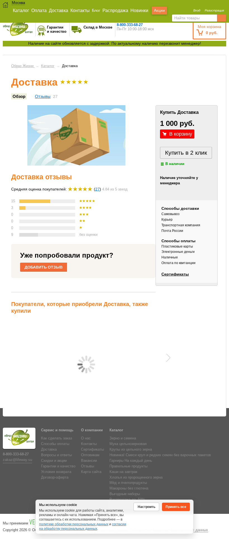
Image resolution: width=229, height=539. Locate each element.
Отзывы (43, 96)
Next (168, 357)
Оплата (39, 10)
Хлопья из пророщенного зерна (136, 477)
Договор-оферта (54, 477)
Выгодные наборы (124, 494)
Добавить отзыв (44, 267)
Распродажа (115, 10)
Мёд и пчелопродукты (128, 483)
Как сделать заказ (56, 438)
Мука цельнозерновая (128, 444)
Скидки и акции (54, 461)
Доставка (58, 10)
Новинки (139, 10)
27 (97, 189)
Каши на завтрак (123, 472)
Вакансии (89, 461)
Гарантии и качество (58, 466)
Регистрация (214, 10)
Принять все (176, 507)
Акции (159, 10)
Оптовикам (90, 455)
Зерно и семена (122, 438)
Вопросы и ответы (56, 455)
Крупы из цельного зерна (130, 449)
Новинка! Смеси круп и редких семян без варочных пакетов (160, 455)
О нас (86, 438)
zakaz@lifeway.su (17, 460)
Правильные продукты (128, 466)
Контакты (80, 10)
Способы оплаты (55, 444)
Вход (196, 10)
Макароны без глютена (128, 488)
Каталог (21, 10)
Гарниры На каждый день (130, 461)
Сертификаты (175, 274)
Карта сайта (91, 472)
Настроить (146, 507)
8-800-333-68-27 (130, 25)
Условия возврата (56, 472)
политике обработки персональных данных (73, 524)
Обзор (19, 96)
